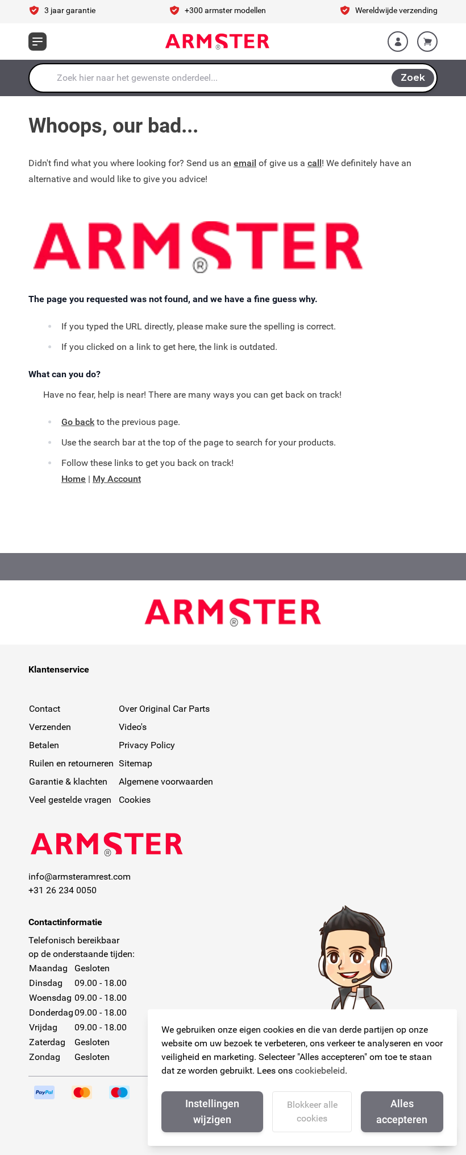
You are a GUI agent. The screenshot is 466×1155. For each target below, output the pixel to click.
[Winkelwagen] (427, 41)
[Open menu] (37, 41)
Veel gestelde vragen (70, 799)
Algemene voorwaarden (166, 781)
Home (73, 478)
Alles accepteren (401, 1111)
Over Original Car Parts (164, 708)
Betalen (44, 745)
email (245, 163)
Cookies (135, 799)
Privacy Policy (147, 745)
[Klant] (398, 41)
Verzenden (50, 726)
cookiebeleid (320, 1070)
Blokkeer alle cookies (312, 1111)
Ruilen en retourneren (71, 763)
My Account (117, 478)
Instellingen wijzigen (212, 1111)
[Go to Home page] (217, 42)
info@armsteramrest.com (79, 876)
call (314, 163)
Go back (77, 421)
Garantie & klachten (68, 781)
